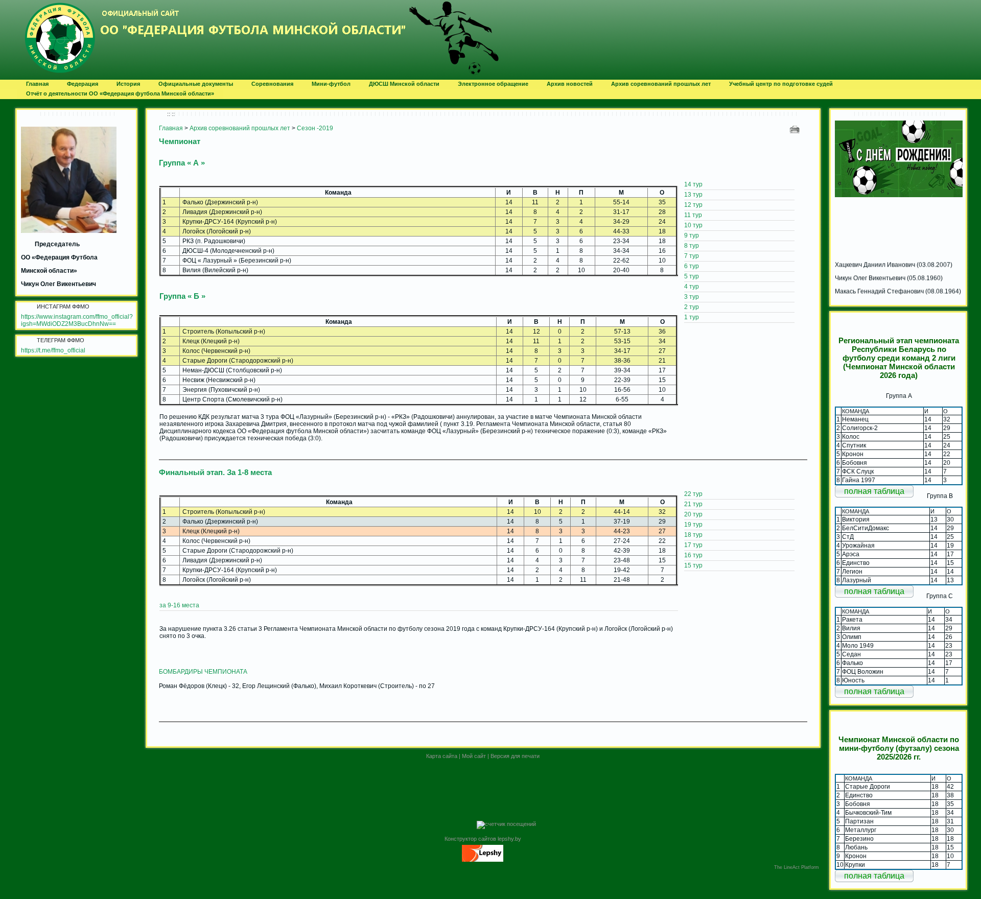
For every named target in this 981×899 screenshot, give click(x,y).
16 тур (693, 555)
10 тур (693, 225)
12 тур (693, 204)
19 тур (693, 524)
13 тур (693, 194)
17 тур (693, 545)
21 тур (693, 504)
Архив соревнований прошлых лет (240, 128)
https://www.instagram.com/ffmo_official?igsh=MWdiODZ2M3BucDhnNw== (77, 320)
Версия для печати (515, 756)
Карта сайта (441, 756)
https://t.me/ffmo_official (53, 350)
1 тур (691, 317)
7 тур (691, 255)
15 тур (693, 565)
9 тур (691, 235)
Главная (171, 128)
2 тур (691, 307)
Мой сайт (474, 756)
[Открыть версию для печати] (796, 129)
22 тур (693, 494)
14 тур (693, 184)
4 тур (691, 286)
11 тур (693, 215)
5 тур (691, 276)
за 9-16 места (179, 605)
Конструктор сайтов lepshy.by (483, 839)
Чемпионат (179, 141)
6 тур (691, 266)
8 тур (691, 245)
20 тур (693, 514)
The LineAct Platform (796, 867)
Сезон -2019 (315, 128)
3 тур (691, 296)
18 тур (693, 534)
